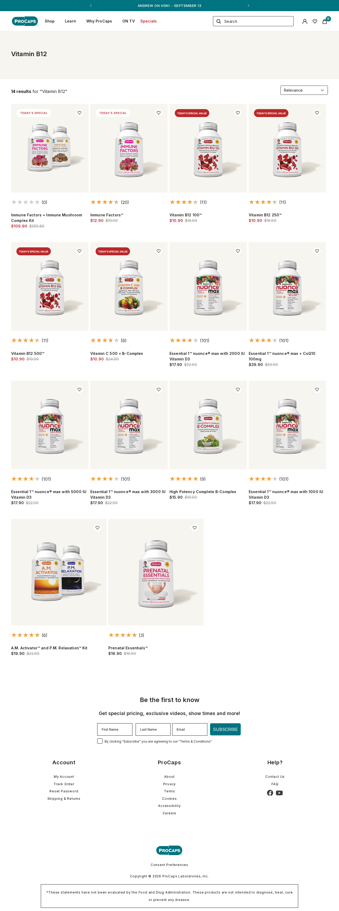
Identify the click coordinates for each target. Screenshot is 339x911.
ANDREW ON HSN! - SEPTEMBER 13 (169, 5)
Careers (170, 813)
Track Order (63, 784)
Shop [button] (50, 21)
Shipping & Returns (64, 799)
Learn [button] (70, 21)
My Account (64, 777)
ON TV (128, 21)
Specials (148, 21)
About (169, 777)
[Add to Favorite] (79, 113)
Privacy (169, 784)
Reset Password (64, 791)
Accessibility (169, 806)
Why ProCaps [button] (99, 21)
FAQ (274, 784)
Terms (169, 791)
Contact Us (275, 777)
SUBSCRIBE (225, 729)
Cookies (169, 799)
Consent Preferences (169, 865)
